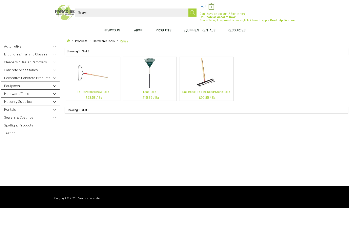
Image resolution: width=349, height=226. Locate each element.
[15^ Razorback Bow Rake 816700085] (93, 73)
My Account (112, 30)
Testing (9, 133)
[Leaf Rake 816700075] (150, 73)
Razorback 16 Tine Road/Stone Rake (206, 91)
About (139, 30)
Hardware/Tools (104, 41)
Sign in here (238, 13)
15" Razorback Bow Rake (93, 91)
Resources (237, 30)
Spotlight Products (18, 125)
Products (163, 30)
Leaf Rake (149, 91)
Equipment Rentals (199, 30)
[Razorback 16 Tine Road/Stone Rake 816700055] (206, 73)
